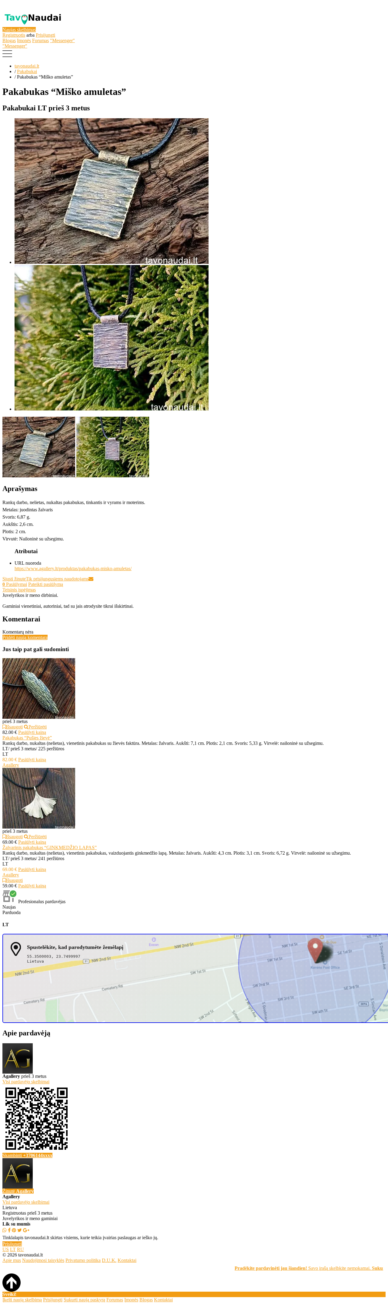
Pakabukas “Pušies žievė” (27, 737)
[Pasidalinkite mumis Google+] (26, 1230)
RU (20, 1249)
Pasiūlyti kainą (32, 732)
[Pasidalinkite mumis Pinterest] (14, 1230)
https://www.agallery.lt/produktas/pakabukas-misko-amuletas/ (73, 568)
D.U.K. (109, 1260)
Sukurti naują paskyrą (84, 1299)
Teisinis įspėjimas (19, 589)
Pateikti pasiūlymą (45, 584)
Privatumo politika (83, 1260)
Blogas (9, 40)
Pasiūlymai (14, 584)
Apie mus (11, 1260)
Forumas (40, 40)
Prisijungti (45, 35)
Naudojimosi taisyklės (43, 1260)
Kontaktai (127, 1260)
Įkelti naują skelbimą (22, 1299)
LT (13, 1249)
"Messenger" (62, 40)
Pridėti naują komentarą (25, 637)
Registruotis (13, 35)
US (5, 1249)
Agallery (10, 765)
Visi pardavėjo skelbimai (25, 1202)
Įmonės (24, 40)
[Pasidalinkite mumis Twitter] (19, 1230)
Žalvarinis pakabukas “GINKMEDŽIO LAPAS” (49, 847)
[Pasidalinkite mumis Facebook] (9, 1230)
